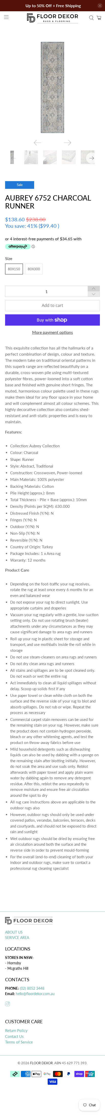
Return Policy (16, 1030)
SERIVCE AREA (17, 937)
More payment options (52, 332)
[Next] (67, 143)
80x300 (34, 269)
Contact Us (14, 1036)
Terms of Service (19, 1042)
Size (8, 258)
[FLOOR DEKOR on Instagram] (7, 1005)
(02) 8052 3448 (31, 988)
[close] (99, 5)
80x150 (14, 269)
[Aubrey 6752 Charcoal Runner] (52, 87)
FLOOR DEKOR (41, 1063)
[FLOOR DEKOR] (52, 18)
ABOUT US (14, 932)
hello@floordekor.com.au (35, 993)
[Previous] (37, 143)
